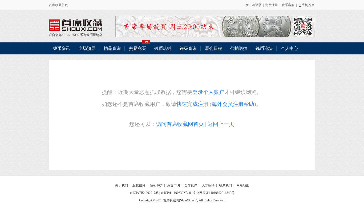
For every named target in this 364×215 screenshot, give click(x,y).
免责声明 (173, 185)
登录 (258, 5)
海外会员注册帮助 (233, 104)
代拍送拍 (238, 48)
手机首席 (308, 5)
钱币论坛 (264, 48)
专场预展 (86, 48)
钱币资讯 (61, 48)
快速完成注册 (192, 104)
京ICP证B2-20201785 (144, 193)
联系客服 (288, 5)
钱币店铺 (162, 48)
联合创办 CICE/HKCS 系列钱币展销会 (75, 25)
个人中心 (289, 48)
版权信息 (138, 185)
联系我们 (225, 185)
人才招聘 (208, 185)
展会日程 (213, 48)
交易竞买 (137, 48)
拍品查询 (112, 48)
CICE (66, 35)
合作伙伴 (190, 185)
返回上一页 (221, 124)
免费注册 (271, 5)
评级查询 (188, 48)
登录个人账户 (208, 92)
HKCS (74, 35)
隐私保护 (156, 185)
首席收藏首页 (58, 5)
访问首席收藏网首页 (180, 124)
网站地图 (242, 185)
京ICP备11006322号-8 (176, 193)
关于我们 (121, 185)
